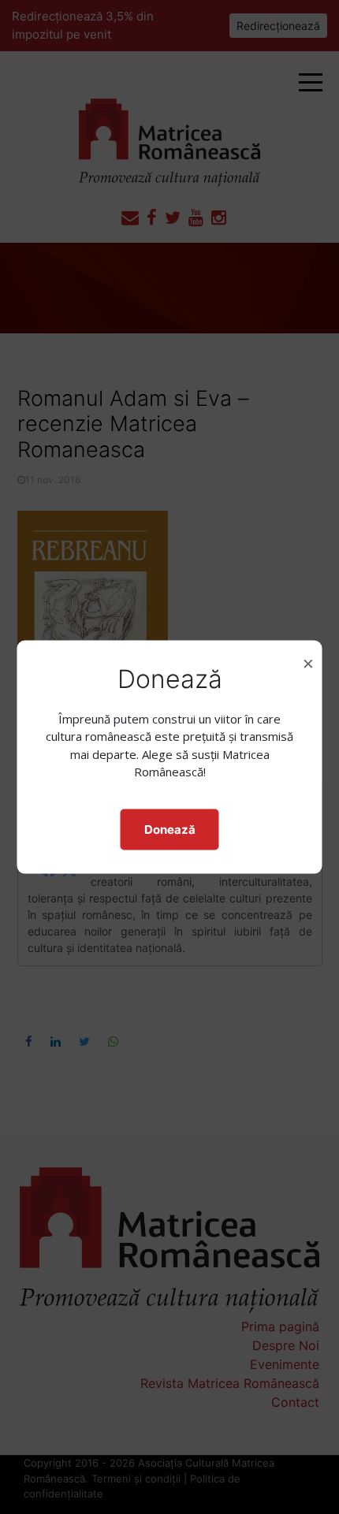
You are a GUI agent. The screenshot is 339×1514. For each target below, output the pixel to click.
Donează (170, 828)
